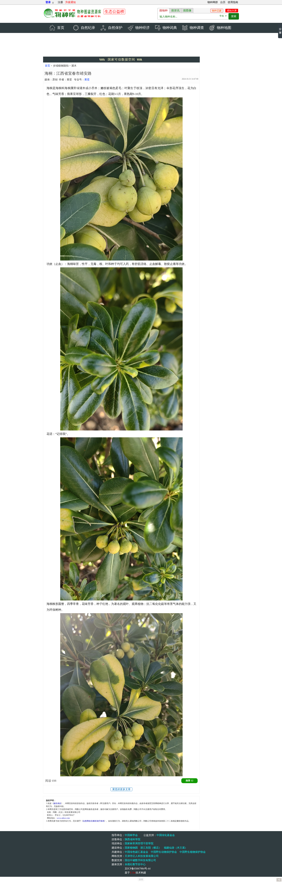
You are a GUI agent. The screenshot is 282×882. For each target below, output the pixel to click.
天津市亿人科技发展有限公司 (142, 856)
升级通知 (70, 2)
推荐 (189, 780)
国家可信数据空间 (121, 59)
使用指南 (233, 2)
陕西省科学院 (132, 839)
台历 (222, 2)
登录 (48, 2)
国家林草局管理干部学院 (139, 843)
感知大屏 (232, 10)
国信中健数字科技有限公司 (140, 860)
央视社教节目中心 (135, 864)
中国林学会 (131, 835)
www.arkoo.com (63, 818)
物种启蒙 (217, 10)
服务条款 (57, 803)
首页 (47, 65)
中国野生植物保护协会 (193, 852)
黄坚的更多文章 (121, 789)
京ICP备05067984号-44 (137, 868)
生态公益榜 (114, 11)
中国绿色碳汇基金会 (136, 852)
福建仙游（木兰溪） (175, 847)
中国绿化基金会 (166, 835)
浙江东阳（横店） (150, 847)
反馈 (141, 879)
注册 (60, 2)
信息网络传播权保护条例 (93, 821)
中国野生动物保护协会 (164, 852)
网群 (212, 2)
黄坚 (87, 79)
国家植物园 (131, 847)
